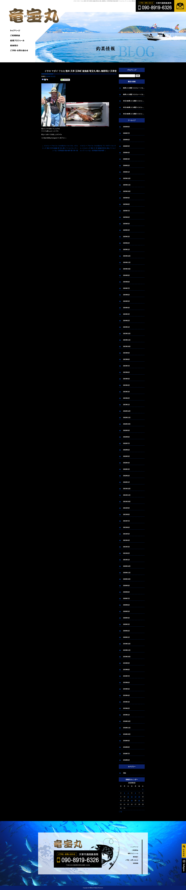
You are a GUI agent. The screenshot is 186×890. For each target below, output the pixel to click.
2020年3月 (126, 624)
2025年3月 (126, 236)
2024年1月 (126, 327)
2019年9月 (126, 663)
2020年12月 (126, 566)
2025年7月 (126, 211)
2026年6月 (126, 139)
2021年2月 (126, 553)
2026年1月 (126, 172)
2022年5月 (126, 456)
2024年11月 (126, 262)
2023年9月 (126, 353)
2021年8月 (126, 514)
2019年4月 (126, 695)
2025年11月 (126, 185)
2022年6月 (126, 450)
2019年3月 (126, 702)
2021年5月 (126, 534)
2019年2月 (126, 708)
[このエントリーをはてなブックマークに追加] (43, 80)
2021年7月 (126, 521)
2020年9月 (126, 585)
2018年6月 (126, 760)
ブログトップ (131, 70)
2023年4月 (126, 385)
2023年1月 (126, 404)
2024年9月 (126, 275)
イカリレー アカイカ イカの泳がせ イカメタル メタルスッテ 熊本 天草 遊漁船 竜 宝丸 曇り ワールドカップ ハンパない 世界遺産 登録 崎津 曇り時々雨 (60, 148)
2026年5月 (126, 146)
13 (135, 797)
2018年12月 (126, 721)
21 (139, 800)
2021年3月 (126, 547)
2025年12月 (126, 178)
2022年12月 (126, 411)
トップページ (19, 30)
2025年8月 (126, 204)
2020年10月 (126, 579)
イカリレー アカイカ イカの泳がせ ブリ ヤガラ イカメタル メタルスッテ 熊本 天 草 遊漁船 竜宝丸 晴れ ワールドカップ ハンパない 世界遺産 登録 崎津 (98, 148)
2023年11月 (126, 340)
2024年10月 (126, 269)
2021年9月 (126, 508)
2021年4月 (126, 540)
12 (132, 797)
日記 (124, 773)
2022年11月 (126, 417)
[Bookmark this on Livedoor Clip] (45, 80)
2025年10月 (126, 191)
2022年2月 (126, 476)
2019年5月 (126, 689)
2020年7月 (126, 598)
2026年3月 (126, 159)
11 (128, 797)
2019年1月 (126, 715)
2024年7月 (126, 288)
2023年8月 (126, 359)
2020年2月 (126, 631)
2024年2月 (126, 320)
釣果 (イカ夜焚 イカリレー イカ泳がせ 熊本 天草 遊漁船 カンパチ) (134, 88)
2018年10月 (126, 734)
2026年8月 (126, 127)
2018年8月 (126, 747)
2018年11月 (126, 728)
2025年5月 (126, 223)
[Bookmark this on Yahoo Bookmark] (47, 80)
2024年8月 (126, 282)
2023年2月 (126, 398)
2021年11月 (126, 495)
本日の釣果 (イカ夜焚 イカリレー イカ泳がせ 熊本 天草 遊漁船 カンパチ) (134, 101)
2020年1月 (126, 637)
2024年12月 (126, 256)
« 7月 (120, 812)
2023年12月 (126, 333)
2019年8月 (126, 669)
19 (132, 800)
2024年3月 (126, 314)
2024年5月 (126, 301)
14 (139, 797)
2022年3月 (126, 469)
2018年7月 (126, 753)
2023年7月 (126, 366)
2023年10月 (126, 346)
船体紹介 (19, 45)
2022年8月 (126, 437)
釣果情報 (135, 863)
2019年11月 (126, 650)
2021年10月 (126, 501)
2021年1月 (126, 560)
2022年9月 (126, 430)
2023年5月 (126, 379)
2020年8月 (126, 592)
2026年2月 (126, 165)
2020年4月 (126, 618)
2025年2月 (126, 243)
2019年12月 (126, 644)
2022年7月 (126, 443)
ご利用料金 (19, 35)
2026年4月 (126, 152)
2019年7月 (126, 676)
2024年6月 (126, 295)
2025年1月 (126, 249)
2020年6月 (126, 605)
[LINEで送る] (65, 80)
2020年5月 (126, 611)
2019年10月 (126, 656)
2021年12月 (126, 488)
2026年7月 (126, 133)
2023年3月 (126, 391)
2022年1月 (126, 482)
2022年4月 (126, 463)
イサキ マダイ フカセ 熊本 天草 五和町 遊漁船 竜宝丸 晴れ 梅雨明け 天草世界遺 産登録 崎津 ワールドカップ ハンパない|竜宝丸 (104, 1)
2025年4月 (126, 230)
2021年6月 (126, 527)
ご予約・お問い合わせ (19, 50)
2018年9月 (126, 740)
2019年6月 (126, 682)
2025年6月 (126, 217)
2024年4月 (126, 307)
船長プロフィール (19, 40)
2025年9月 (126, 198)
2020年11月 (126, 572)
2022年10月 (126, 424)
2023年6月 (126, 372)
